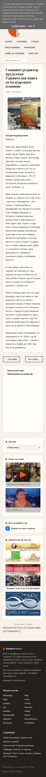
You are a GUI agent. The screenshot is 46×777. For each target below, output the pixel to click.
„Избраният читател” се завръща (17, 749)
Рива (26, 695)
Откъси (35, 41)
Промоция (12, 631)
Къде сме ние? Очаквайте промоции (18, 745)
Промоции (29, 47)
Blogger (29, 624)
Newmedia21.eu (9, 676)
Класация (7, 627)
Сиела (27, 699)
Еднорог (6, 703)
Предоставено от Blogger (12, 771)
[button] (23, 474)
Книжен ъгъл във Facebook (21, 528)
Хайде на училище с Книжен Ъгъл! (17, 737)
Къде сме (33, 53)
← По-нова (11, 359)
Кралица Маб (8, 715)
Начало (9, 41)
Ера (4, 707)
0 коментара (16, 92)
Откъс (20, 627)
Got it (31, 26)
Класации (22, 41)
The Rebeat (32, 673)
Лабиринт (7, 719)
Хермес (28, 715)
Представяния (12, 47)
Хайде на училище (14, 53)
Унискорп (28, 707)
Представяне (34, 627)
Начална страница (11, 741)
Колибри (6, 711)
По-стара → (34, 359)
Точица (28, 703)
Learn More (18, 26)
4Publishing (7, 695)
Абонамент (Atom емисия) (14, 680)
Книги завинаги (19, 673)
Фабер (27, 711)
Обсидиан (7, 723)
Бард (5, 699)
